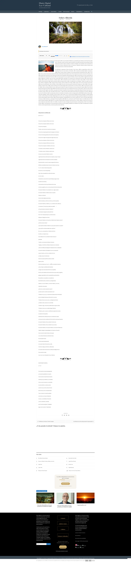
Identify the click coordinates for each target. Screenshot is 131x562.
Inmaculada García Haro (72, 458)
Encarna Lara (71, 464)
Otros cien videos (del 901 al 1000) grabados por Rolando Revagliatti (44, 505)
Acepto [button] (87, 560)
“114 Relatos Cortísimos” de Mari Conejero (46, 421)
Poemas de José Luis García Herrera (74, 470)
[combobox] (43, 544)
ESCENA (60, 11)
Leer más (93, 560)
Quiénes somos (63, 523)
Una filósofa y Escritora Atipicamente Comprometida (83, 421)
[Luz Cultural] (39, 47)
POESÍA (72, 11)
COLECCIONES (53, 11)
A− (66, 55)
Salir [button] (90, 560)
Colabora (63, 529)
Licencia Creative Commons (80, 532)
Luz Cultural (44, 46)
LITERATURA (46, 11)
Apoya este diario (65, 483)
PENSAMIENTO (79, 11)
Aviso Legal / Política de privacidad (81, 541)
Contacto (63, 518)
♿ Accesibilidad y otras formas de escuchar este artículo (79, 56)
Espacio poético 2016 (81, 505)
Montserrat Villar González (42, 470)
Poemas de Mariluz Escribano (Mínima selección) (46, 461)
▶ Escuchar (42, 55)
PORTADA (40, 11)
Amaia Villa (40, 467)
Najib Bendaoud (71, 467)
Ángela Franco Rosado (72, 461)
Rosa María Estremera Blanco (43, 458)
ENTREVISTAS (87, 11)
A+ (64, 55)
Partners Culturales (63, 536)
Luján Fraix (40, 464)
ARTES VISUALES (66, 11)
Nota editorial (77, 535)
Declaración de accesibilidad (80, 538)
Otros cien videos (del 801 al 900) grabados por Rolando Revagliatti (64, 506)
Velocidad (53, 56)
